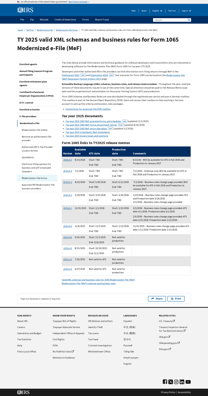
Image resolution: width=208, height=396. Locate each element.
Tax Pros (172, 10)
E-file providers (27, 116)
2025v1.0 (67, 269)
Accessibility (184, 392)
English (156, 10)
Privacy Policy (168, 392)
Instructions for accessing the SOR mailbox (88, 109)
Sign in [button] (185, 10)
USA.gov (163, 337)
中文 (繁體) (129, 333)
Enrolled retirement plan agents (33, 83)
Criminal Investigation (100, 345)
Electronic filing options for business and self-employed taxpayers (36, 167)
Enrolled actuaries (29, 109)
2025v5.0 (67, 226)
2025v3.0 (67, 248)
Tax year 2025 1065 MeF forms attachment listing (93, 125)
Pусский (127, 345)
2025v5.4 (67, 171)
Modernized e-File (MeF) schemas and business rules (89, 283)
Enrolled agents (28, 64)
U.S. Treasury (165, 321)
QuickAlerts (28, 157)
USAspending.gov (168, 343)
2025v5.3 (67, 182)
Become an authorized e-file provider (36, 138)
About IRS (22, 321)
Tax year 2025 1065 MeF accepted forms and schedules (95, 121)
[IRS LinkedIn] (182, 381)
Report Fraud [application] (102, 19)
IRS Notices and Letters (100, 321)
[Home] (25, 8)
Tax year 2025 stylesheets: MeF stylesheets (87, 132)
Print (178, 298)
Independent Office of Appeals (68, 333)
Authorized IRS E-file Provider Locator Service (37, 148)
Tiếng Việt (128, 351)
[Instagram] (176, 381)
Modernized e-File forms (67, 30)
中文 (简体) (129, 327)
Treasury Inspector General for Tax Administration (173, 329)
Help (134, 10)
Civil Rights (59, 339)
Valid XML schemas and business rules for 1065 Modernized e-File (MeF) (98, 279)
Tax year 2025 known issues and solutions (86, 135)
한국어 (127, 339)
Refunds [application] (44, 19)
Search (189, 20)
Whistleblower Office (99, 351)
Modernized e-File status (35, 130)
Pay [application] (32, 19)
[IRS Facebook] (165, 381)
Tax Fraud (93, 339)
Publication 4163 (73, 75)
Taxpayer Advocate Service (66, 327)
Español (127, 321)
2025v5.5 (67, 160)
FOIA (55, 345)
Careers (21, 327)
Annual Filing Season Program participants (36, 73)
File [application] (22, 19)
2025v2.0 (67, 259)
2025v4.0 (67, 237)
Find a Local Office (26, 351)
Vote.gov (163, 349)
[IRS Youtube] (188, 381)
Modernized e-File (45, 30)
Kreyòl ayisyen (130, 357)
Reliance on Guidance (64, 357)
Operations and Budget (29, 333)
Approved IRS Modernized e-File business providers (38, 186)
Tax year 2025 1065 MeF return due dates (88, 128)
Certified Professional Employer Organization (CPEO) (36, 94)
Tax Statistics (24, 339)
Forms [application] (85, 19)
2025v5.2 (67, 195)
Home (20, 30)
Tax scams (93, 333)
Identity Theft (95, 327)
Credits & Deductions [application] (65, 19)
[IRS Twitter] (170, 381)
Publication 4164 (101, 75)
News (144, 10)
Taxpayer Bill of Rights (64, 321)
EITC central (26, 102)
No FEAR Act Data (62, 351)
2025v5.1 (67, 208)
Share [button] (159, 298)
